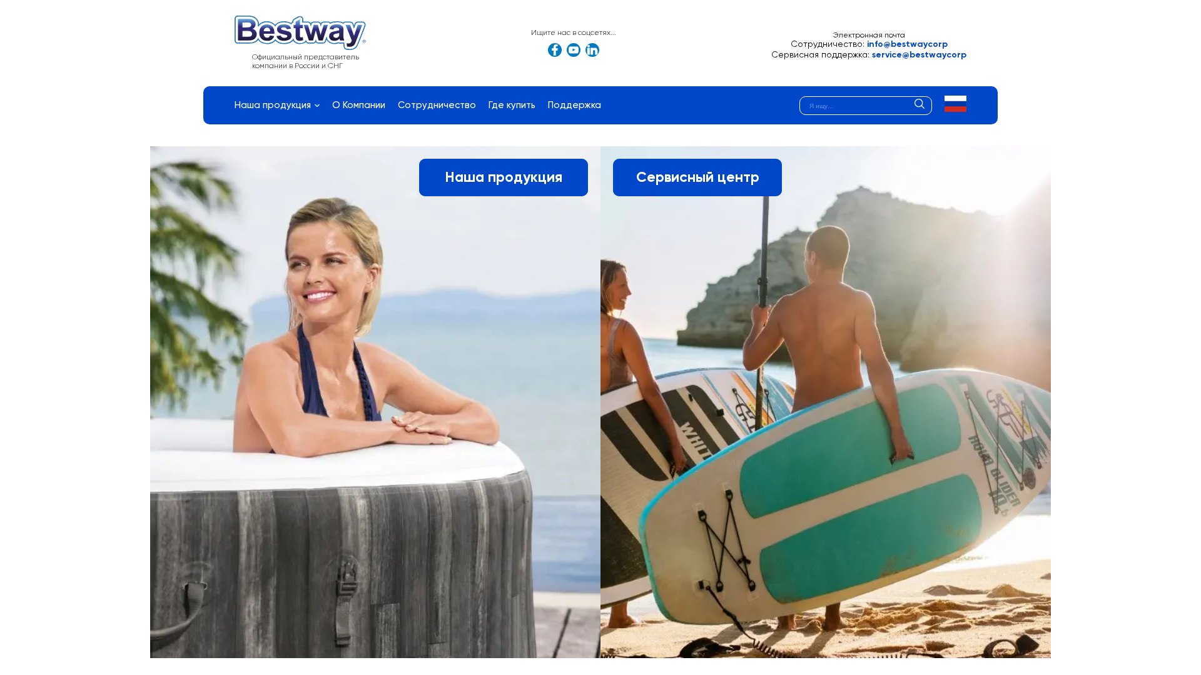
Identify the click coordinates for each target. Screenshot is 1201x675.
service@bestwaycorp (919, 55)
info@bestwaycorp (907, 44)
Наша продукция (273, 105)
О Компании (358, 105)
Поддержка (574, 105)
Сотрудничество (437, 105)
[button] (955, 104)
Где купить (512, 105)
